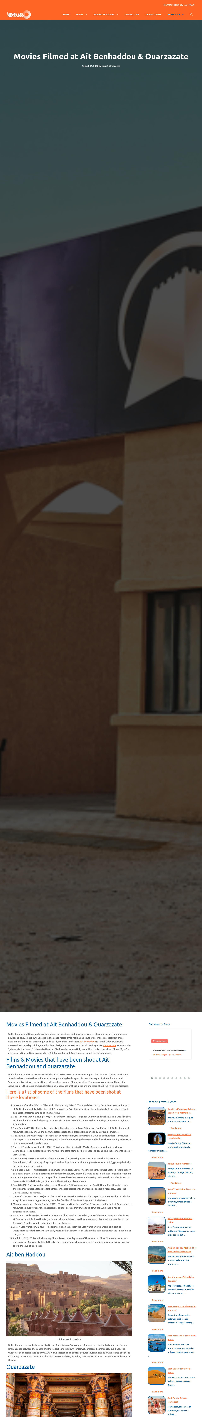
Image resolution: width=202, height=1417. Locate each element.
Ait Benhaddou (88, 1041)
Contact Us (132, 14)
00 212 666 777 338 (185, 5)
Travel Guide (153, 14)
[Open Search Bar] (191, 14)
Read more (176, 1128)
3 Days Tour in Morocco (179, 1164)
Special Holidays (104, 14)
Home (65, 14)
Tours (79, 14)
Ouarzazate (109, 1045)
